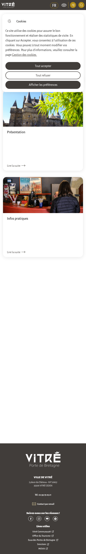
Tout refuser (43, 75)
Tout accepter (43, 66)
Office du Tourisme (41, 535)
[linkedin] (55, 518)
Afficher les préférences (43, 85)
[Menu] (73, 5)
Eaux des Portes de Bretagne (41, 540)
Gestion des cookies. (24, 55)
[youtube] (47, 518)
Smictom (41, 544)
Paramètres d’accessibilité (64, 5)
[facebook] (30, 518)
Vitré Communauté (41, 531)
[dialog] (43, 53)
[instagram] (39, 518)
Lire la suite (13, 165)
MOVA (41, 548)
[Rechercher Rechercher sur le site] (81, 5)
